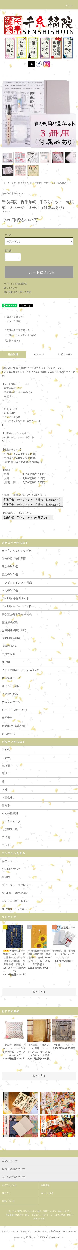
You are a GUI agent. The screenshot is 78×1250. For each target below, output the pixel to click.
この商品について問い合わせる (20, 335)
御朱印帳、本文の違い (15, 892)
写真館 (6, 877)
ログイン (6, 1193)
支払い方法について (25, 1211)
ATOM (41, 1219)
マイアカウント (9, 1185)
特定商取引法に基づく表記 (17, 292)
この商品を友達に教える (17, 330)
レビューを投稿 (12, 321)
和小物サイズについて (15, 908)
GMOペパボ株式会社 (50, 1231)
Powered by (19, 1238)
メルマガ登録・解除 (62, 1215)
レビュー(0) (65, 354)
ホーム (6, 183)
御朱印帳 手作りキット (22, 183)
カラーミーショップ (9, 1231)
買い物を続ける (12, 340)
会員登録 (45, 1185)
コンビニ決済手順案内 (15, 900)
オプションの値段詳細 (15, 283)
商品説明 (13, 354)
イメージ (39, 354)
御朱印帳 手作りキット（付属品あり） (52, 183)
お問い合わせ (8, 1201)
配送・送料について (46, 1211)
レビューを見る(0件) (15, 316)
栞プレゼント (10, 861)
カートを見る (47, 1193)
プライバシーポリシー (41, 1215)
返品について (10, 288)
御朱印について (11, 869)
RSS (35, 1219)
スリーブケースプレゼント (18, 884)
